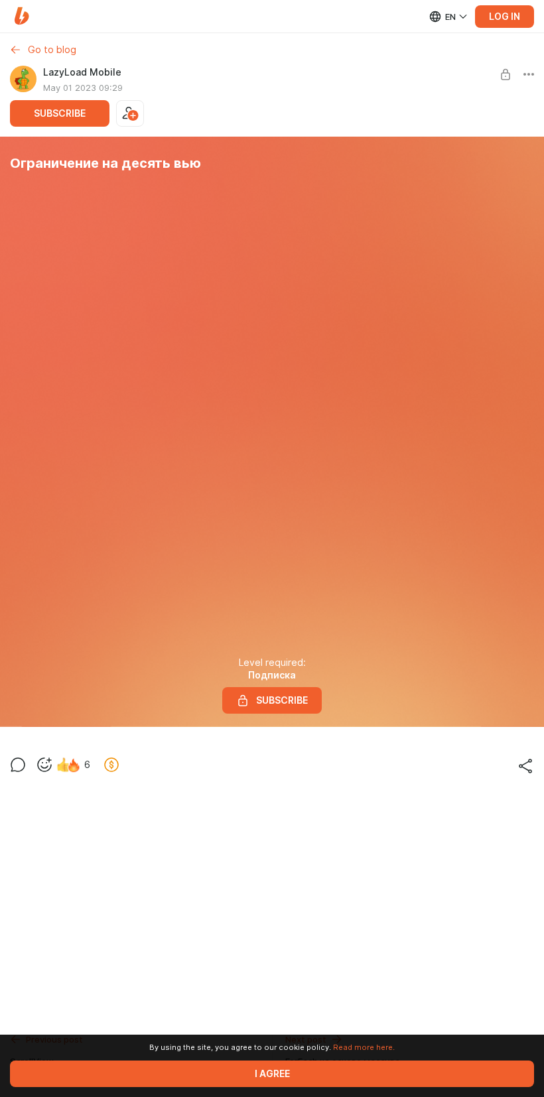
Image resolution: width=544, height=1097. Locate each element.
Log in (504, 16)
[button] (21, 16)
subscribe (60, 113)
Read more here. (364, 1047)
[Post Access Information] (505, 74)
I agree (272, 1073)
